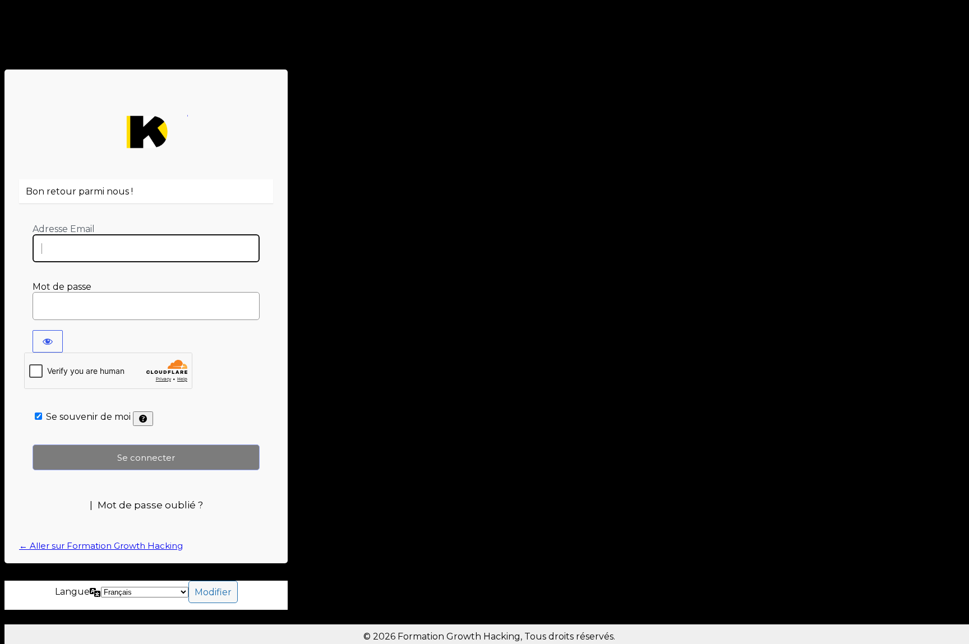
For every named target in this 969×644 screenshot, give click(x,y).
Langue (72, 591)
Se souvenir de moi (88, 416)
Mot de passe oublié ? (150, 505)
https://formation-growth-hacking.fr (146, 132)
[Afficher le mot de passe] (48, 341)
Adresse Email (64, 229)
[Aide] (143, 418)
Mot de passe (62, 286)
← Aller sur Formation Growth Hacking (101, 545)
